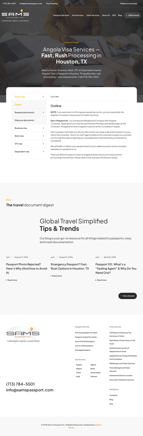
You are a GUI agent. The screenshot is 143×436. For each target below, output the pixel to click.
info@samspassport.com (29, 389)
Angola (79, 365)
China (78, 373)
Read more (12, 280)
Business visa (21, 128)
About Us (106, 15)
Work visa (19, 136)
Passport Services (61, 15)
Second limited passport (85, 341)
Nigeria (79, 369)
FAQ (114, 15)
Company (113, 395)
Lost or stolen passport (84, 346)
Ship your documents (24, 120)
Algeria (93, 365)
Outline (18, 104)
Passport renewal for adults (86, 337)
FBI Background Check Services (122, 363)
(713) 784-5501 (20, 383)
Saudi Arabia (95, 373)
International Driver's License (120, 375)
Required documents (24, 112)
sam (8, 257)
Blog (120, 15)
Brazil (92, 369)
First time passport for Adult (86, 333)
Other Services (92, 15)
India (78, 376)
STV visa (18, 143)
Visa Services (78, 15)
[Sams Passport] (15, 15)
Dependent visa (22, 151)
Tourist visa (20, 96)
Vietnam (93, 376)
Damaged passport (82, 350)
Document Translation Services (121, 380)
